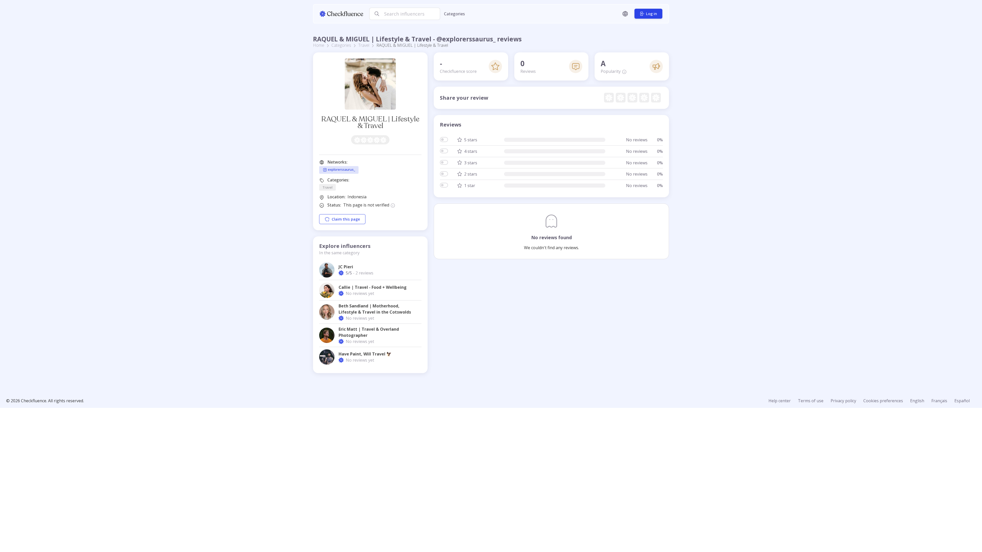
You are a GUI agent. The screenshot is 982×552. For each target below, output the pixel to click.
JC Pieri (346, 267)
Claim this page (346, 219)
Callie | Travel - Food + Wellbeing (373, 287)
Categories (454, 14)
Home (318, 45)
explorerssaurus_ (341, 169)
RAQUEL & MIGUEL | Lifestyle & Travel (370, 122)
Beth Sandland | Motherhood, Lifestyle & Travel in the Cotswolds (375, 309)
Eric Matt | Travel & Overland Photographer (369, 332)
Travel (363, 45)
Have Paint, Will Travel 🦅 (365, 354)
